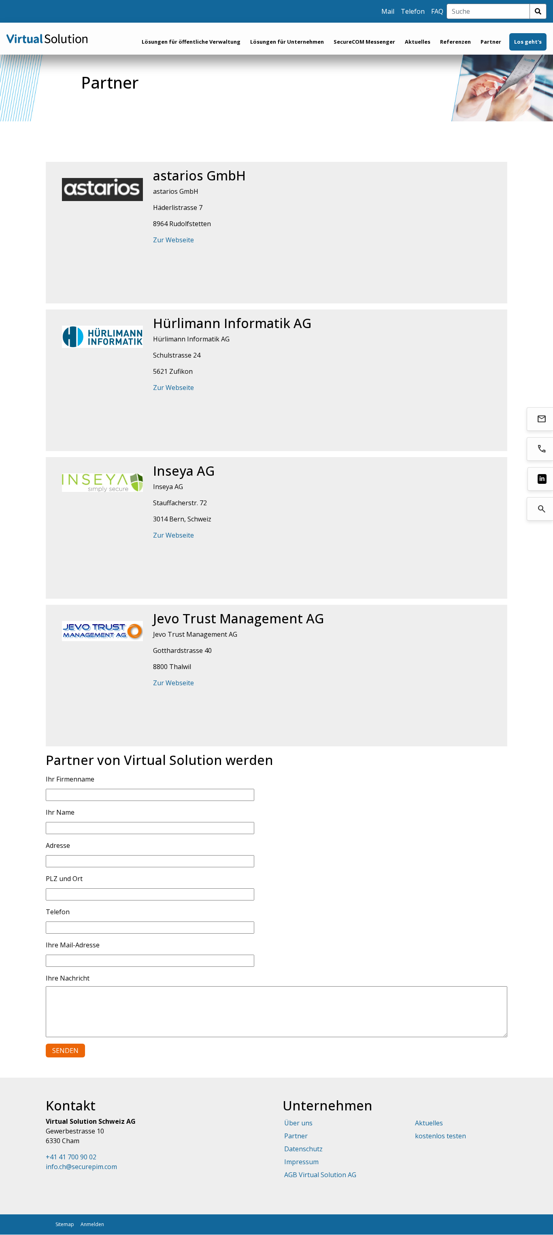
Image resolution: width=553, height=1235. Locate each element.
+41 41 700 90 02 (71, 1156)
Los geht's (528, 41)
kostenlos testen (440, 1135)
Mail (387, 11)
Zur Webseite (173, 239)
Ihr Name (60, 812)
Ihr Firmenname (70, 779)
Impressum (301, 1161)
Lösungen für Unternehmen (287, 41)
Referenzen (455, 41)
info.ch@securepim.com (81, 1166)
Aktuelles (417, 41)
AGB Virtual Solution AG (320, 1174)
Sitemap (64, 1224)
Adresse (58, 845)
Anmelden (92, 1224)
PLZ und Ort (64, 878)
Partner (491, 41)
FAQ (437, 11)
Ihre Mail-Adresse (73, 945)
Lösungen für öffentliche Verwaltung (191, 41)
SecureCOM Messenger (364, 41)
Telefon (413, 11)
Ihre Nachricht (67, 978)
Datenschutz (303, 1148)
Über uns (298, 1122)
